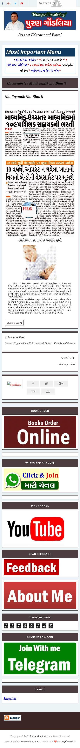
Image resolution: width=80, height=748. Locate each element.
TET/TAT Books (51, 59)
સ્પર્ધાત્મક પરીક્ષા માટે (44, 65)
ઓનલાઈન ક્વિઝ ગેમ (45, 70)
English (10, 698)
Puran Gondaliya (39, 736)
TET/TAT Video (26, 59)
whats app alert (66, 364)
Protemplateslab (29, 741)
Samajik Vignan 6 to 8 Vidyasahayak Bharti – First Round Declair (40, 343)
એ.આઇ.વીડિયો (17, 65)
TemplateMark (68, 741)
